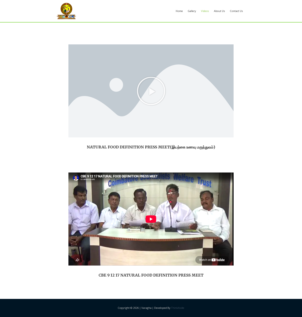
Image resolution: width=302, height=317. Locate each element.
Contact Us (236, 11)
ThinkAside (177, 308)
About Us (219, 11)
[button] (151, 91)
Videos (205, 11)
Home (179, 11)
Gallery (192, 11)
